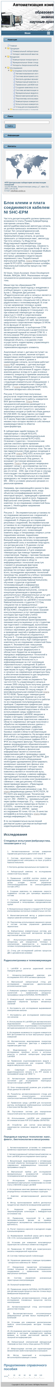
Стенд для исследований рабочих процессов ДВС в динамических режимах (29, 952)
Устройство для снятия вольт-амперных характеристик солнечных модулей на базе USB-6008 (29, 1127)
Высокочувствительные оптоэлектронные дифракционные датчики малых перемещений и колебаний (29, 1316)
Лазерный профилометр (20, 1285)
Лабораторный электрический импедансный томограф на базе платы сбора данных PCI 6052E (29, 1343)
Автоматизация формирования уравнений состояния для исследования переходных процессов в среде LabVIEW (29, 1081)
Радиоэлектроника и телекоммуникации (29, 110)
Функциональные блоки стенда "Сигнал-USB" (32, 63)
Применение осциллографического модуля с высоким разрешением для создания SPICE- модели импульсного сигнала (29, 1063)
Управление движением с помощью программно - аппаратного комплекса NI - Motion (29, 1261)
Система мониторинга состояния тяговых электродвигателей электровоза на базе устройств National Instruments (29, 860)
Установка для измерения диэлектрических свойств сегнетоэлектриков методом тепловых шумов (29, 1324)
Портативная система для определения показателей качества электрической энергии (29, 1113)
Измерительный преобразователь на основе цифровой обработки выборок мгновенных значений (29, 1001)
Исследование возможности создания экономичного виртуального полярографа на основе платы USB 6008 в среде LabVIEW (29, 1183)
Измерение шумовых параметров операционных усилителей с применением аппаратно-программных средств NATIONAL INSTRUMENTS (29, 993)
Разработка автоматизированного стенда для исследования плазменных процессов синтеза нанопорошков (29, 1300)
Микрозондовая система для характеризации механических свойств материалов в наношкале (29, 1350)
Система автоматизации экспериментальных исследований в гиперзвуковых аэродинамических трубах (29, 902)
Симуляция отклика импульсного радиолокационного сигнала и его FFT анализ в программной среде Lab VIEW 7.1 (29, 1072)
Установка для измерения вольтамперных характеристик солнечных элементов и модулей (29, 1244)
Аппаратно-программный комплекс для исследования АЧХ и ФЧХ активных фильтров (29, 976)
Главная (13, 46)
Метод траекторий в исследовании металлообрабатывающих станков (29, 1356)
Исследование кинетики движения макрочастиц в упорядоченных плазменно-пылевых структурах (29, 1190)
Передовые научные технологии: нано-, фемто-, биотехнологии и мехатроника (27, 1138)
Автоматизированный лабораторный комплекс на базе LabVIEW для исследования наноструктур (29, 1155)
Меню (28, 33)
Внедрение (15, 57)
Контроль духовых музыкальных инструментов (35, 79)
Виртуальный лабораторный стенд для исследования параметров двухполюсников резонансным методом (29, 984)
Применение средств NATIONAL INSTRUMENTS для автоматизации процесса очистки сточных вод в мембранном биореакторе (29, 1291)
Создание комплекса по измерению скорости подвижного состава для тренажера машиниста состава (29, 893)
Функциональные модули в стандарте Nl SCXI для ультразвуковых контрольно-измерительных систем (29, 910)
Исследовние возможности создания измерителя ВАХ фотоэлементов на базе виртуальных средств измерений (29, 1035)
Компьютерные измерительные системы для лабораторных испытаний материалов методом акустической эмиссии (29, 933)
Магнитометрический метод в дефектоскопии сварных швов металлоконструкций (29, 917)
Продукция (14, 49)
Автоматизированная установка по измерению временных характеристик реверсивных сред (29, 1149)
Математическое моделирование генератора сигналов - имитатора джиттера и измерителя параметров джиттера (29, 1043)
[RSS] (4, 1385)
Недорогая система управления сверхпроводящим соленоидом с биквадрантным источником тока (29, 1211)
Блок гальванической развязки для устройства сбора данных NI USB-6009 (29, 1088)
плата (29, 260)
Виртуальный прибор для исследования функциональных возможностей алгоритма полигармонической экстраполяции (29, 1174)
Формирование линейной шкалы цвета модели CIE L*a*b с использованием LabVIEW (29, 1237)
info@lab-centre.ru (18, 191)
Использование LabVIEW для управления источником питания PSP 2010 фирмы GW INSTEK (29, 1119)
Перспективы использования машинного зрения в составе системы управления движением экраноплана (29, 924)
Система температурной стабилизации (26, 1256)
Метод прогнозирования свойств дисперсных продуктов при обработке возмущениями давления (29, 1204)
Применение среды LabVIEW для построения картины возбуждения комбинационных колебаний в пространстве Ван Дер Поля (29, 1105)
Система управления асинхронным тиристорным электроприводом (29, 1279)
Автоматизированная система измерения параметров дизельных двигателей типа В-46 (29, 853)
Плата (29, 401)
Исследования (16, 68)
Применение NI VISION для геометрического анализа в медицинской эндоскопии (29, 1250)
